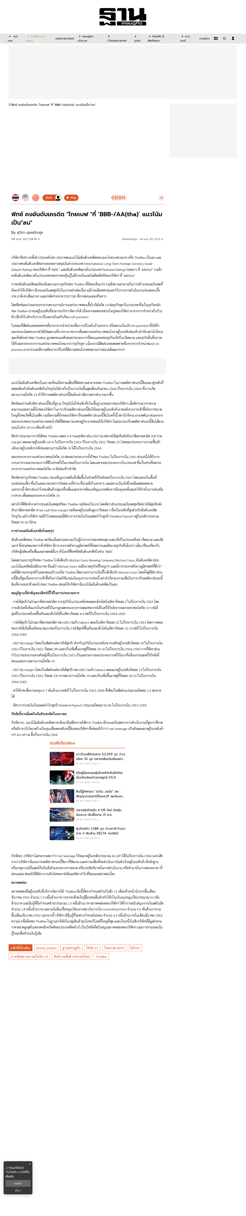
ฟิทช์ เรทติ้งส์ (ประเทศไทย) (72, 956)
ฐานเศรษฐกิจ (71, 948)
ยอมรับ (18, 1183)
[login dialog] (233, 38)
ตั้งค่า (18, 1190)
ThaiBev (101, 956)
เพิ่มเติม (9, 1176)
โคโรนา (135, 948)
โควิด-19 (92, 948)
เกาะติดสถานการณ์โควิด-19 (29, 956)
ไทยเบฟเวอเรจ (114, 948)
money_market (46, 948)
